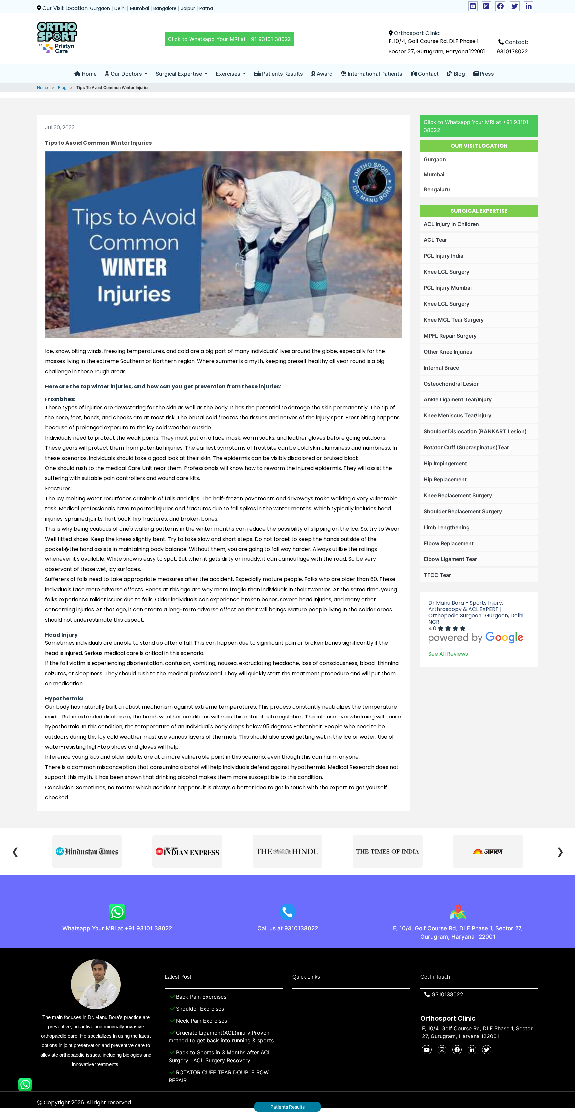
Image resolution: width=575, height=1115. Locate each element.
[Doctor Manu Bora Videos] (473, 6)
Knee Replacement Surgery (458, 495)
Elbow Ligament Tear (450, 559)
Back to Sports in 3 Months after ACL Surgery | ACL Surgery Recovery (220, 1056)
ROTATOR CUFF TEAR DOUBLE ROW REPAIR (219, 1076)
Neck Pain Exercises (201, 1020)
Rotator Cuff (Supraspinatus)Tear (466, 447)
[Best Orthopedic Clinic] (57, 37)
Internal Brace (441, 367)
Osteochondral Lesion (452, 383)
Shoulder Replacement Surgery (463, 511)
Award (324, 73)
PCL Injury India (443, 255)
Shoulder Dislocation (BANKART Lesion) (475, 431)
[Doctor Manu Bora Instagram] (486, 6)
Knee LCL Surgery (446, 271)
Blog (458, 73)
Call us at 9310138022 (287, 928)
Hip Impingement (445, 463)
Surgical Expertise (179, 73)
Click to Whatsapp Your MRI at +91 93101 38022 (229, 39)
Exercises (229, 73)
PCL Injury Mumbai (448, 287)
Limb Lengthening (447, 527)
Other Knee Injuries (448, 351)
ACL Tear (435, 240)
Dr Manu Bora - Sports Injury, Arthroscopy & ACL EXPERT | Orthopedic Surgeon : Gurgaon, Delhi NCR (475, 612)
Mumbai (434, 174)
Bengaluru (437, 189)
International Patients (374, 73)
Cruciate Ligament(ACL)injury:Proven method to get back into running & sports (221, 1036)
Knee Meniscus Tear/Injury (457, 415)
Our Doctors (126, 73)
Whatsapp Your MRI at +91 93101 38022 (117, 928)
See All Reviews (448, 654)
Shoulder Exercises (200, 1008)
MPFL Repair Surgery (450, 335)
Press (486, 73)
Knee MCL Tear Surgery (454, 319)
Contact (428, 73)
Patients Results (282, 73)
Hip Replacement (445, 479)
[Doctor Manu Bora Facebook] (500, 6)
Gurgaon (435, 159)
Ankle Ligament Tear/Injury (458, 399)
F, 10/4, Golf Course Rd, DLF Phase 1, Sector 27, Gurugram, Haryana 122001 (458, 932)
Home (88, 73)
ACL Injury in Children (451, 224)
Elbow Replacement (449, 543)
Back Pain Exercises (201, 996)
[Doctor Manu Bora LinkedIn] (529, 6)
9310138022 (512, 51)
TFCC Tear (437, 575)
